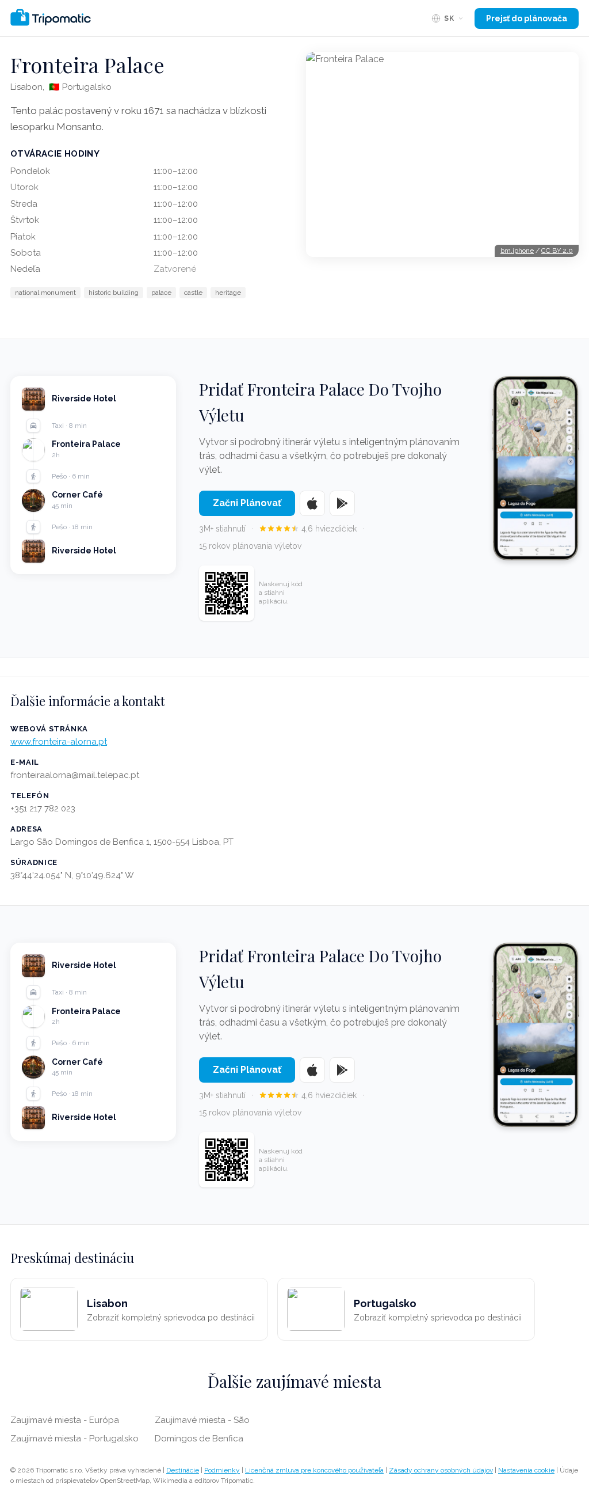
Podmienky (222, 1470)
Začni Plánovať (247, 503)
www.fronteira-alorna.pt (58, 742)
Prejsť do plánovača (526, 18)
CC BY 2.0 (557, 250)
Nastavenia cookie (526, 1470)
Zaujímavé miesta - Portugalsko (74, 1438)
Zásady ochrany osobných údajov (441, 1470)
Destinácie (182, 1470)
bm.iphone (517, 250)
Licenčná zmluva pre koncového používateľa (314, 1470)
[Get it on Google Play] (342, 503)
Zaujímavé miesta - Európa (64, 1420)
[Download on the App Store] (312, 503)
